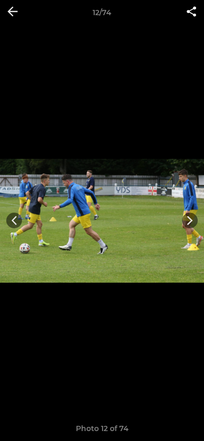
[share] (191, 12)
